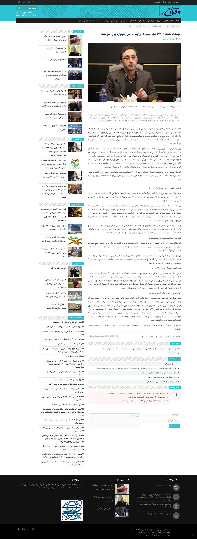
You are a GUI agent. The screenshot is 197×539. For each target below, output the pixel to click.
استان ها (95, 20)
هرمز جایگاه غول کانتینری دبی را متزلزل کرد (162, 381)
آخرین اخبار (168, 20)
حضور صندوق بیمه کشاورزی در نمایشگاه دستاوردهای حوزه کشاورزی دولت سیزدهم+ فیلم (63, 350)
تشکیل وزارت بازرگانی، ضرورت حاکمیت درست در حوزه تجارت (62, 333)
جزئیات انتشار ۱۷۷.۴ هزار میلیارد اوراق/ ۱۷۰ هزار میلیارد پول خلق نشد (141, 34)
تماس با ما (167, 2)
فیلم (79, 20)
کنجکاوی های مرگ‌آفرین (57, 59)
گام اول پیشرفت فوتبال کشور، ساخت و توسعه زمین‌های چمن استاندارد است (55, 283)
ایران (158, 20)
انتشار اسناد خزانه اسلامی (170, 349)
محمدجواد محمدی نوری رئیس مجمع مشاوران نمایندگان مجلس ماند (54, 177)
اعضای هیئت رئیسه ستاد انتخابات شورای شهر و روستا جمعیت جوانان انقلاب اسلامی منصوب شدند (53, 164)
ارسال (174, 39)
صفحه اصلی (156, 26)
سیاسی (123, 20)
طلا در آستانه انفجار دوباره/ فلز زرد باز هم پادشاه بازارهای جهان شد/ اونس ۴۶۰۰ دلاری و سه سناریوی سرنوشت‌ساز (137, 368)
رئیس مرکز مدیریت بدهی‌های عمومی (144, 349)
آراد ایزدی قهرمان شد (170, 363)
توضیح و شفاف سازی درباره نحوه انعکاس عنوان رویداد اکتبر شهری (63, 429)
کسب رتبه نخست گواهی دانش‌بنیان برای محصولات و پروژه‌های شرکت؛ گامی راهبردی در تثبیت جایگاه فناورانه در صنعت (62, 412)
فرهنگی (151, 20)
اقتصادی (133, 20)
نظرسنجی (157, 2)
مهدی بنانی (108, 349)
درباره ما (176, 2)
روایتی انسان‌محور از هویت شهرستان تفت (163, 377)
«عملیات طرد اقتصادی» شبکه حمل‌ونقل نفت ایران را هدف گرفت (64, 390)
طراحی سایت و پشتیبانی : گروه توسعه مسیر (158, 535)
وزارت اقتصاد (175, 353)
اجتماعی (142, 20)
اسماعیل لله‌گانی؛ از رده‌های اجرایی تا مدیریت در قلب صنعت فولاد (63, 421)
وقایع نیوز (114, 106)
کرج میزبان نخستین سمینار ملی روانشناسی (66, 404)
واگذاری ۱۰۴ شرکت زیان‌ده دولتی (70, 344)
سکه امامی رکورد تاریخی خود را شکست (67, 322)
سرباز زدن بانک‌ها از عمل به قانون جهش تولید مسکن (63, 339)
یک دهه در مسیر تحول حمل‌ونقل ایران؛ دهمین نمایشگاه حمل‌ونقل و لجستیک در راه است (63, 448)
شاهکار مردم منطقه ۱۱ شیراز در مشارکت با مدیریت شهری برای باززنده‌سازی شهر (55, 75)
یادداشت (105, 20)
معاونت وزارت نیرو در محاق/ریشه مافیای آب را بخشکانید (157, 372)
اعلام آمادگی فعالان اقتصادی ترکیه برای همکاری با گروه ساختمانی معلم (53, 252)
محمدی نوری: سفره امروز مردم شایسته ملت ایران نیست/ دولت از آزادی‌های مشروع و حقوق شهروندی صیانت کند (62, 456)
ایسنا (138, 129)
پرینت (166, 38)
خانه (177, 20)
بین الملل (114, 20)
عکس (86, 20)
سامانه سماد (122, 349)
